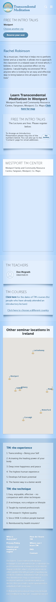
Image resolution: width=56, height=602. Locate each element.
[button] (41, 412)
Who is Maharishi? (11, 538)
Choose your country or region (12, 549)
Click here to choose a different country (28, 310)
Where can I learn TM (35, 544)
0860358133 (22, 275)
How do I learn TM (37, 538)
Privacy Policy (13, 543)
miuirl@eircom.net (39, 594)
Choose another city (14, 29)
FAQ (31, 549)
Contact (34, 553)
